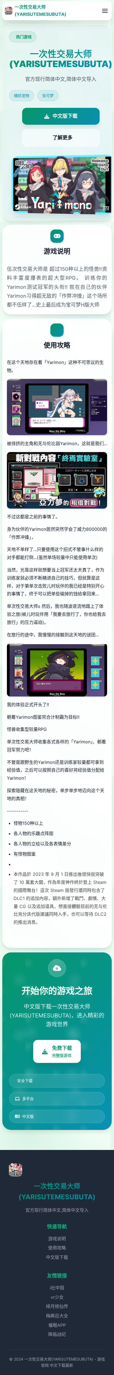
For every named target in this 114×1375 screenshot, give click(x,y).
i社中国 (57, 1287)
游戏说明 (57, 1238)
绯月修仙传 (57, 1306)
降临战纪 (57, 1334)
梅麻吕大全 (57, 1315)
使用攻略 (57, 1248)
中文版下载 (57, 1257)
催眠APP (57, 1325)
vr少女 (57, 1297)
